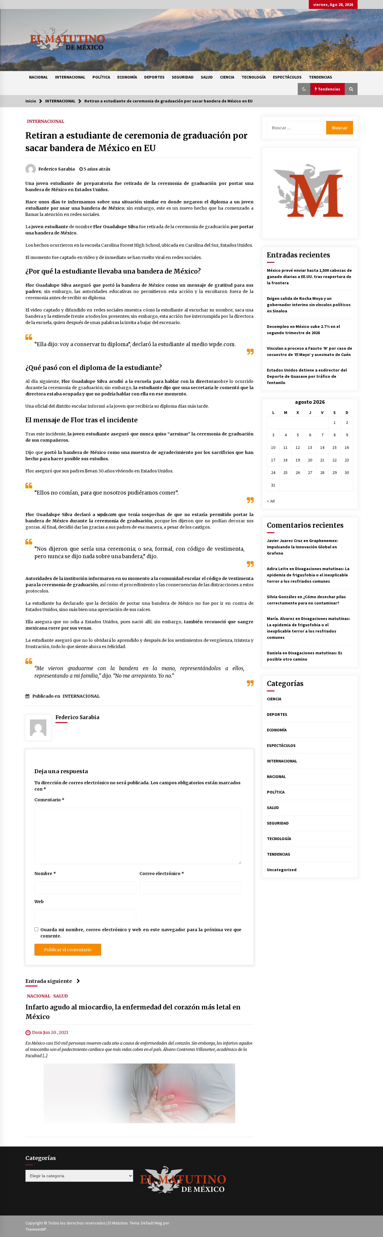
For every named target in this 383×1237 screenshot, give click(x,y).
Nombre (45, 873)
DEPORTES (154, 77)
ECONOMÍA (127, 77)
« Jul (271, 501)
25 (285, 472)
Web (39, 901)
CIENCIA (227, 77)
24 (273, 472)
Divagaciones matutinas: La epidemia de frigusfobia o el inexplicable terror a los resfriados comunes (308, 575)
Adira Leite (277, 568)
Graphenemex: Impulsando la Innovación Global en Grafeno (302, 547)
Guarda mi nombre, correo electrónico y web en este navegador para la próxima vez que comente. (140, 933)
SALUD (207, 77)
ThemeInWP (36, 1229)
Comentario (49, 799)
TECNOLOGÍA (253, 77)
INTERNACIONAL (70, 77)
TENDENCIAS (320, 77)
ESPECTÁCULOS (287, 77)
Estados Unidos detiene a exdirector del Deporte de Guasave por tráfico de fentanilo (307, 376)
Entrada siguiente (48, 981)
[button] (304, 89)
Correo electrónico (161, 873)
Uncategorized (282, 869)
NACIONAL (38, 77)
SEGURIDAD (183, 77)
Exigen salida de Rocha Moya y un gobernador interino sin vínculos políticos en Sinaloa (309, 305)
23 (347, 460)
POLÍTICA (101, 77)
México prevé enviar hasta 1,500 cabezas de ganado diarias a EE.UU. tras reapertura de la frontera (309, 277)
